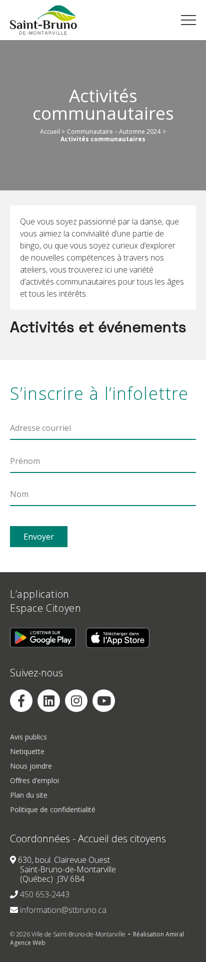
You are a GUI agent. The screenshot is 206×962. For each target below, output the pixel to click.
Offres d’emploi (34, 780)
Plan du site (29, 795)
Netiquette (27, 751)
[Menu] (188, 20)
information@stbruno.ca (63, 909)
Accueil (50, 132)
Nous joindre (31, 766)
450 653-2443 (45, 894)
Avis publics (28, 737)
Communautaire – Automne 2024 (113, 132)
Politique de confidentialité (53, 809)
